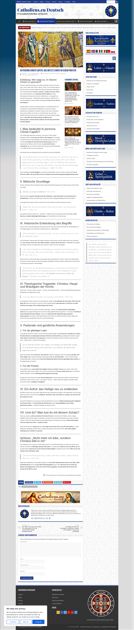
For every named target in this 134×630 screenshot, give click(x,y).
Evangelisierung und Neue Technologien (98, 230)
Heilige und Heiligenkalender (95, 197)
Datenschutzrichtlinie (58, 600)
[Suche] (116, 1)
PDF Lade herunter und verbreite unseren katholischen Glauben (63, 475)
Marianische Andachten (93, 194)
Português (67, 1)
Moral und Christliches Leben (66, 21)
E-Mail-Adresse (24, 565)
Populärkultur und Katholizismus (95, 233)
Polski (73, 1)
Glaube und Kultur (102, 21)
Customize (13, 622)
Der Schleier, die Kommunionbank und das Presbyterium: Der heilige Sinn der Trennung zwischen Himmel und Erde (73, 141)
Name (21, 559)
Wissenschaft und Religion (94, 227)
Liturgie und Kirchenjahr (93, 128)
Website (22, 571)
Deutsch (54, 1)
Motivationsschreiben (58, 594)
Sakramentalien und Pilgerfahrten (96, 200)
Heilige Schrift (90, 86)
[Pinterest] (101, 2)
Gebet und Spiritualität (85, 21)
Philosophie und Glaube (93, 224)
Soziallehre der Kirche (93, 155)
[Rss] (95, 2)
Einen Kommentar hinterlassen (30, 75)
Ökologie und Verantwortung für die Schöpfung (100, 161)
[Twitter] (99, 2)
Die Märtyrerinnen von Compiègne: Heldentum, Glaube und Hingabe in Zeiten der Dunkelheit (69, 528)
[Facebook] (97, 2)
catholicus (24, 73)
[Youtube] (103, 2)
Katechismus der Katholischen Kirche (97, 80)
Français (48, 1)
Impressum (55, 597)
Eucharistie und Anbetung (94, 191)
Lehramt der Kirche (61, 73)
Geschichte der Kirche (93, 116)
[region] (25, 616)
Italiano (60, 1)
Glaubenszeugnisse (92, 236)
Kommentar (24, 541)
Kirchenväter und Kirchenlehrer (95, 119)
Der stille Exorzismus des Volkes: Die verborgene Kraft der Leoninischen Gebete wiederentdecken (31, 528)
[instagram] (105, 2)
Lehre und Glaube (30, 21)
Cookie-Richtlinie (56, 603)
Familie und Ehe (91, 158)
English (42, 1)
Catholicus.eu (96, 627)
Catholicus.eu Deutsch (40, 10)
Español (35, 1)
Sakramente (90, 90)
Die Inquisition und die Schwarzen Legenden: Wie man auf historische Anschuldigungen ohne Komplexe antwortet (72, 119)
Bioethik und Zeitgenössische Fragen (97, 152)
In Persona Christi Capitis (30, 486)
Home (19, 21)
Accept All (38, 622)
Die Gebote (90, 93)
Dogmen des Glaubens (93, 83)
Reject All (25, 622)
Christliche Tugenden (92, 164)
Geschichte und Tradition (46, 21)
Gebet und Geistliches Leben (94, 188)
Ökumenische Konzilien (93, 122)
